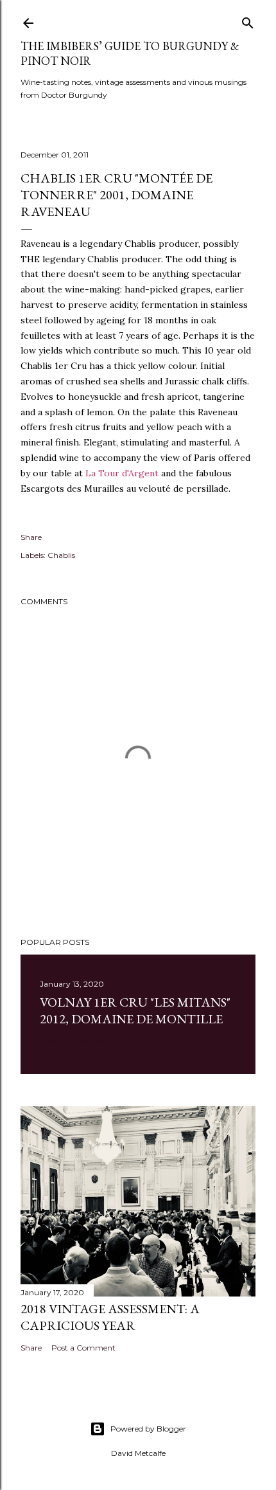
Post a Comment (83, 1347)
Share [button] (31, 537)
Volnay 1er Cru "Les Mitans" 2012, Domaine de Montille (135, 1010)
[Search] (247, 20)
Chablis (61, 555)
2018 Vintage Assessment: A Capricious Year (110, 1317)
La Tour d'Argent (122, 473)
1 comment (91, 1041)
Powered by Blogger (148, 1428)
